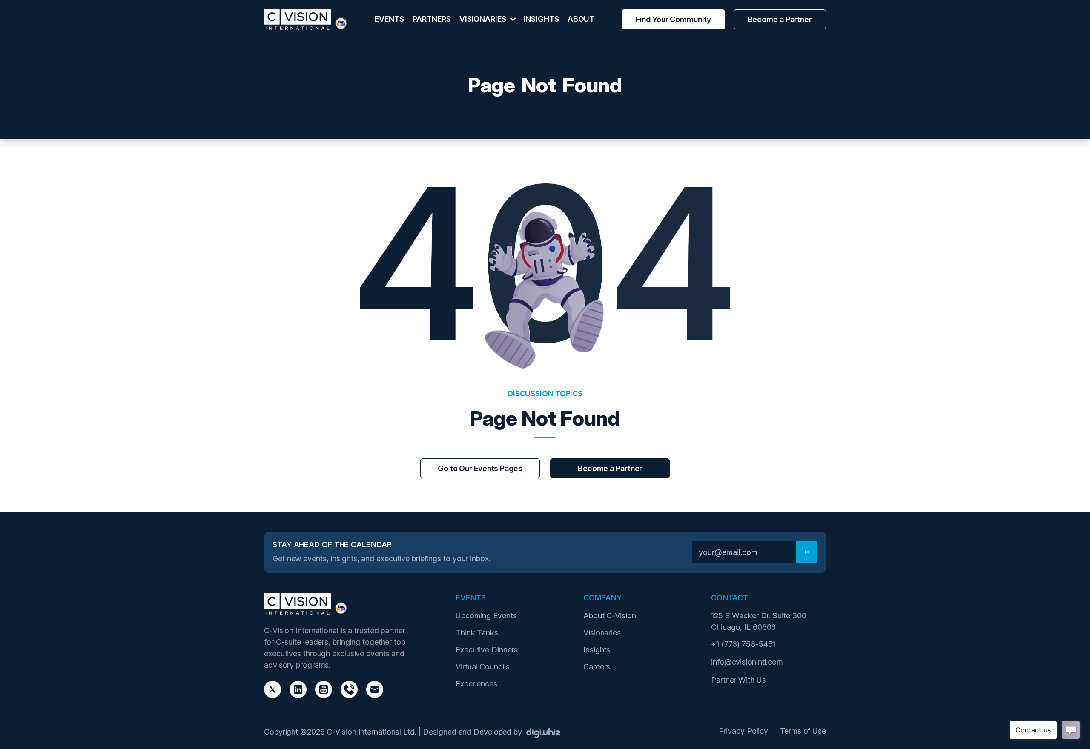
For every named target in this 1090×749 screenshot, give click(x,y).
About (581, 18)
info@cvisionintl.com (747, 662)
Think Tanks (477, 632)
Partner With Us (738, 679)
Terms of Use (803, 730)
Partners (432, 18)
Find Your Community (673, 19)
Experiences (476, 683)
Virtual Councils (482, 666)
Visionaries (602, 632)
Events (389, 18)
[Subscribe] (807, 552)
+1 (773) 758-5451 (743, 644)
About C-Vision (609, 615)
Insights (541, 18)
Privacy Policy (744, 730)
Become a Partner (780, 19)
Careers (596, 666)
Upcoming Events (486, 615)
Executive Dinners (487, 649)
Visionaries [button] (483, 18)
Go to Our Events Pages (480, 468)
